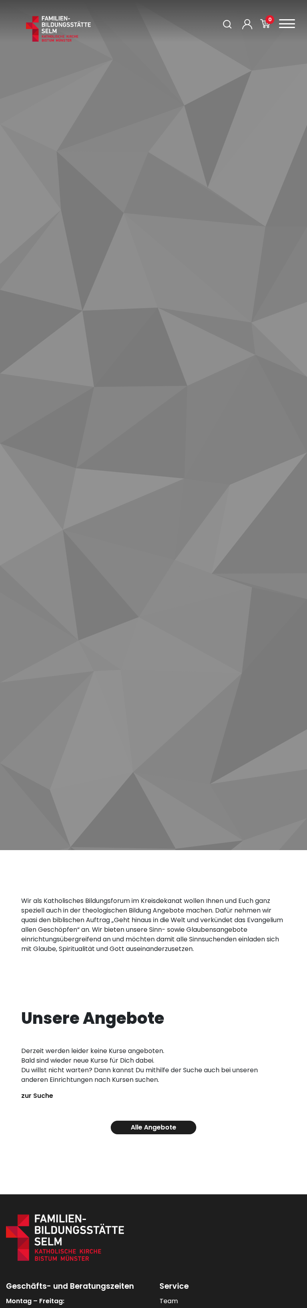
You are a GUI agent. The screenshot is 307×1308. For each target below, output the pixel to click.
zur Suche (37, 1095)
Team (168, 1301)
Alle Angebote (153, 1127)
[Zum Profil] (247, 24)
